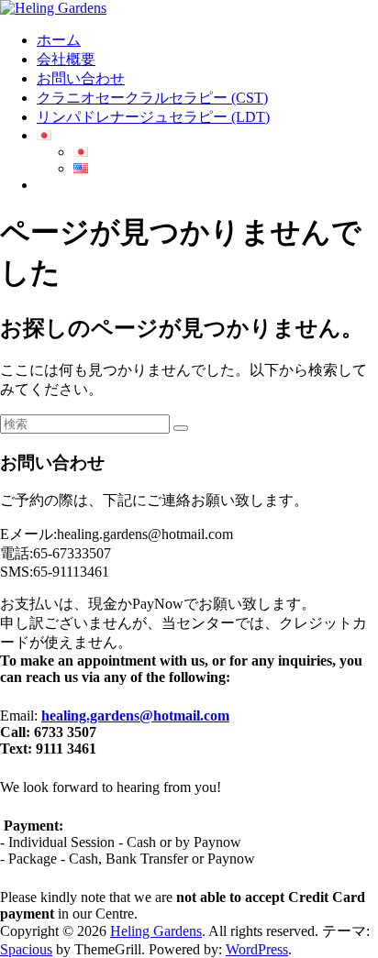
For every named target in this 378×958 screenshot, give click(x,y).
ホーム (59, 40)
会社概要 (66, 59)
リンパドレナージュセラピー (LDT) (153, 117)
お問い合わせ (81, 78)
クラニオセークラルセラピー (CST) (152, 97)
